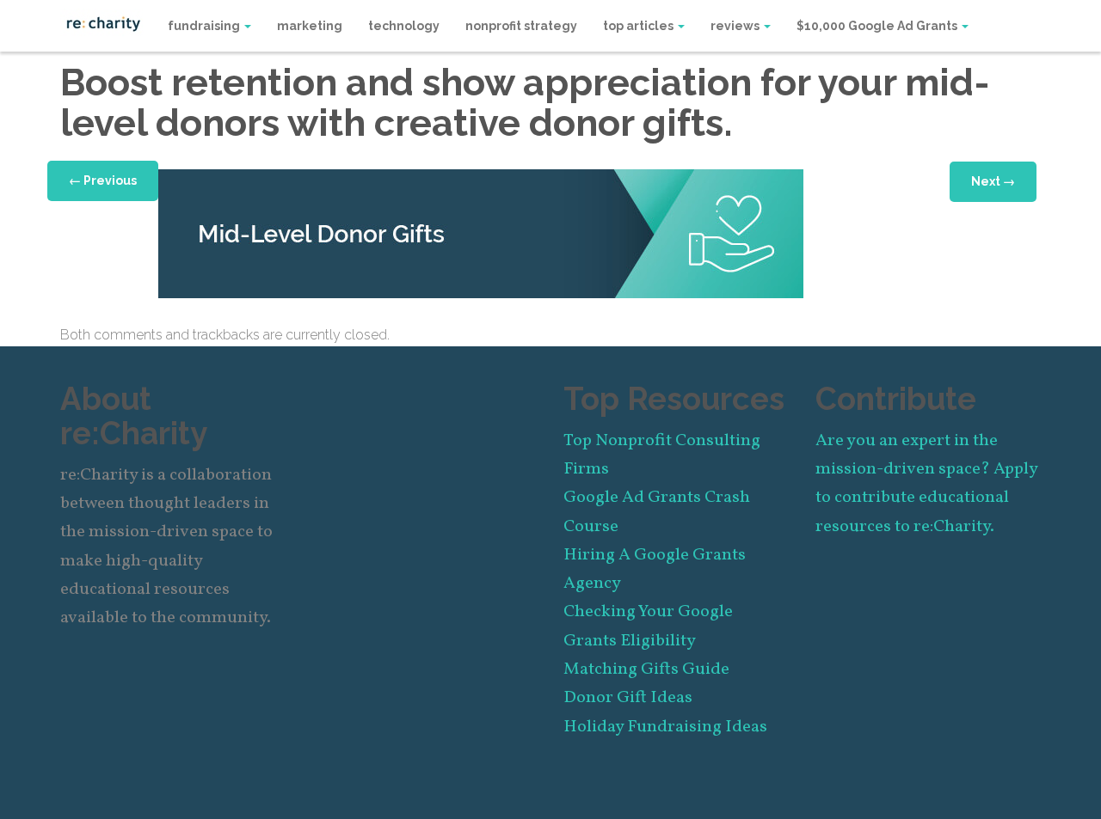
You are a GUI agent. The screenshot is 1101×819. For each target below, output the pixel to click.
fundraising (205, 26)
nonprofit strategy (521, 26)
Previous (103, 180)
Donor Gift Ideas (627, 698)
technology (404, 26)
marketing (309, 26)
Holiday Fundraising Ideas (665, 727)
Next (993, 181)
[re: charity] (103, 22)
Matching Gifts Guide (646, 669)
